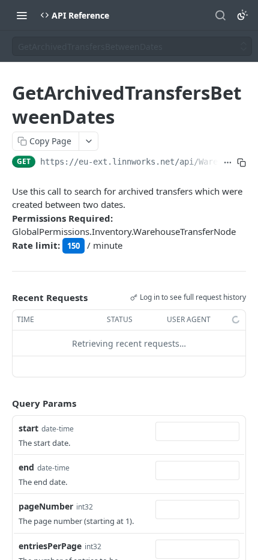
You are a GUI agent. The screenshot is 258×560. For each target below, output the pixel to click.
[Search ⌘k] (220, 15)
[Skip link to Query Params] (3, 403)
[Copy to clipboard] (241, 163)
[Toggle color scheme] (242, 15)
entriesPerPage (50, 546)
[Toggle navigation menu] (21, 15)
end (26, 467)
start (28, 428)
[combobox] (197, 431)
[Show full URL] (227, 163)
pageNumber (46, 506)
